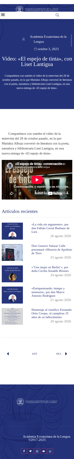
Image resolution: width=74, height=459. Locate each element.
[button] (3, 14)
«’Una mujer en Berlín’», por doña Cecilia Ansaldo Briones (50, 269)
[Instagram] (37, 451)
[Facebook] (24, 451)
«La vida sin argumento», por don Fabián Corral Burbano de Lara (50, 228)
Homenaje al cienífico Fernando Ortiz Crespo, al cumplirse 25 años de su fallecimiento (51, 313)
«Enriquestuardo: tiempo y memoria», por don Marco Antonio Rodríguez (48, 292)
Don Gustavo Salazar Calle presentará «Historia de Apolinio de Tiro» (51, 249)
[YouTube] (43, 451)
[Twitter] (30, 451)
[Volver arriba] (69, 451)
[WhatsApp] (50, 451)
